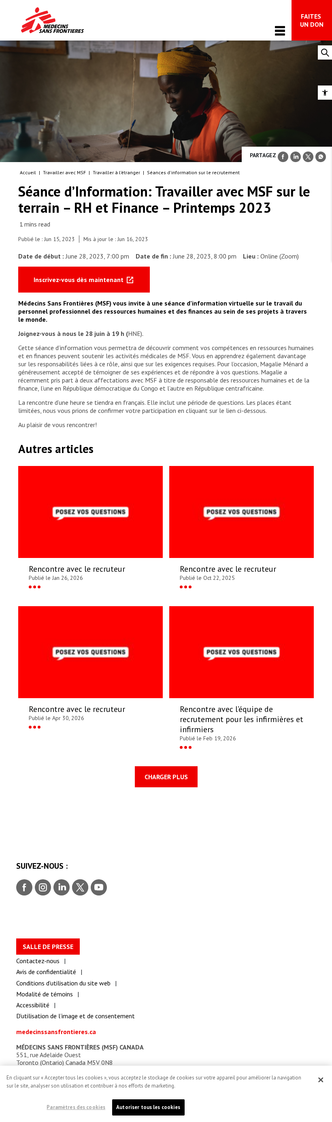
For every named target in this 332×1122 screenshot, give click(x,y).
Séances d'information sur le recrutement (193, 172)
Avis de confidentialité (46, 972)
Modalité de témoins (44, 994)
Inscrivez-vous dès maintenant (79, 280)
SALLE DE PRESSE (48, 946)
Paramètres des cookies (76, 1107)
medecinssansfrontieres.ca (56, 1032)
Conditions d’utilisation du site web (63, 983)
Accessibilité (32, 1005)
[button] (325, 92)
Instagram (42, 887)
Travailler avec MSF (64, 172)
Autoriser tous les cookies (148, 1107)
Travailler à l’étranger (116, 172)
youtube (98, 887)
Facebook (24, 887)
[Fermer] (320, 1080)
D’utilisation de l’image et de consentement (75, 1016)
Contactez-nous (38, 961)
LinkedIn (60, 887)
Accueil (28, 172)
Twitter (79, 887)
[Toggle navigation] (280, 31)
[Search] (325, 52)
